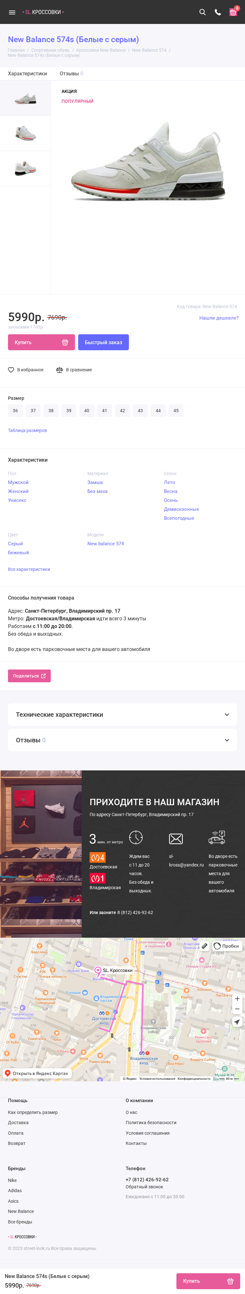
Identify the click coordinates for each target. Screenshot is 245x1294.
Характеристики (27, 74)
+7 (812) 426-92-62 (147, 1180)
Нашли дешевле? (219, 318)
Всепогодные (179, 518)
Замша (95, 482)
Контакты (136, 1143)
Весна (170, 491)
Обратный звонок (144, 1186)
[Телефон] (218, 12)
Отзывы (71, 74)
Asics (13, 1201)
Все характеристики (29, 569)
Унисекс (17, 500)
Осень (171, 500)
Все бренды (20, 1221)
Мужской (18, 482)
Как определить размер (33, 1112)
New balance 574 (105, 544)
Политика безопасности (151, 1122)
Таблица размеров (27, 430)
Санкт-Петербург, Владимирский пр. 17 (142, 814)
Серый (15, 544)
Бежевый (18, 553)
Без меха (97, 491)
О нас (131, 1112)
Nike (12, 1180)
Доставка (18, 1122)
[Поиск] (202, 12)
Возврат (17, 1143)
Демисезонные (181, 509)
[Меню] (12, 12)
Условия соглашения (148, 1133)
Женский (18, 491)
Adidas (15, 1190)
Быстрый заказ (103, 342)
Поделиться (26, 675)
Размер (16, 398)
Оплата (16, 1133)
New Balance (21, 1211)
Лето (169, 482)
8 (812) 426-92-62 (135, 912)
